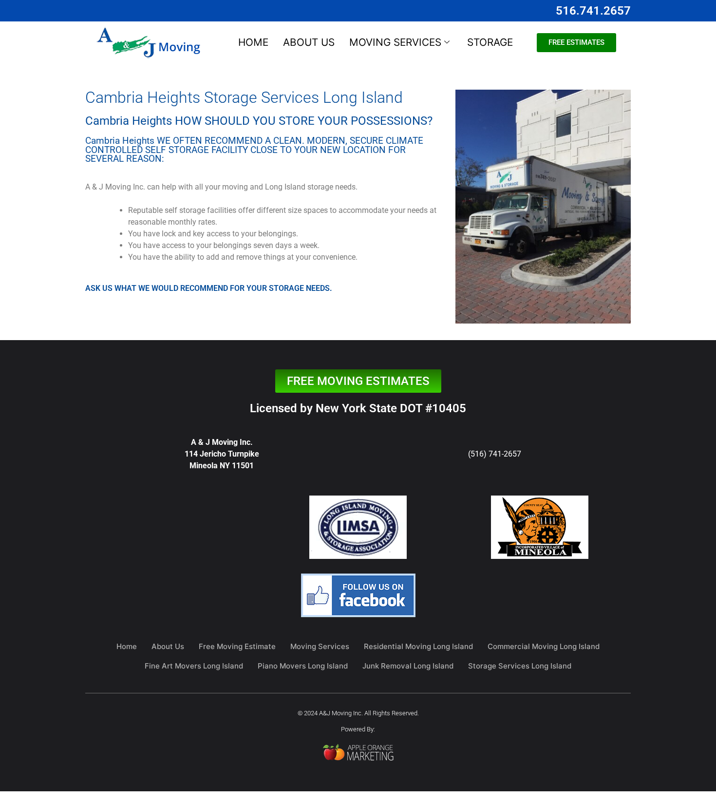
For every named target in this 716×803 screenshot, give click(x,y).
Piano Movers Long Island (303, 665)
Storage (490, 42)
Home (253, 42)
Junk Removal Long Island (407, 665)
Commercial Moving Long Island (544, 646)
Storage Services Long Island (519, 665)
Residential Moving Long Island (418, 646)
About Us (309, 42)
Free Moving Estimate (237, 646)
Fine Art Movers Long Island (194, 665)
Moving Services (395, 42)
